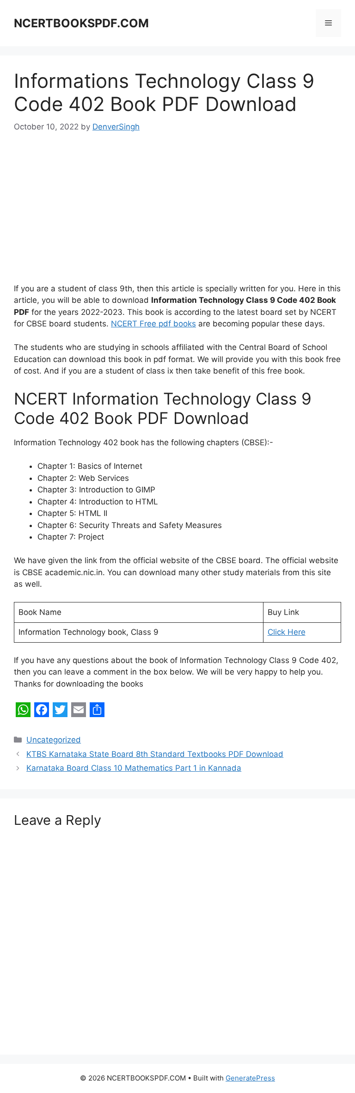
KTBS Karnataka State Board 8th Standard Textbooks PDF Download (154, 754)
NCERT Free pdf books (153, 323)
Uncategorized (53, 739)
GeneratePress (250, 1078)
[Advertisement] (177, 214)
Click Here (287, 632)
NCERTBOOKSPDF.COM (81, 23)
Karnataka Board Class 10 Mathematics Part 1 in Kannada (133, 768)
